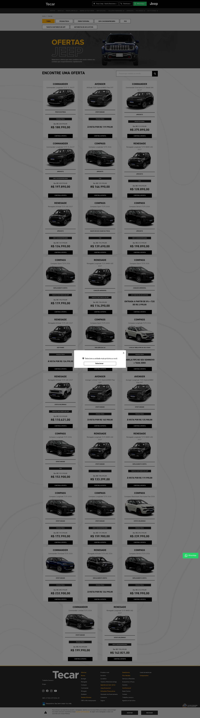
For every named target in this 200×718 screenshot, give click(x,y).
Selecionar (99, 363)
